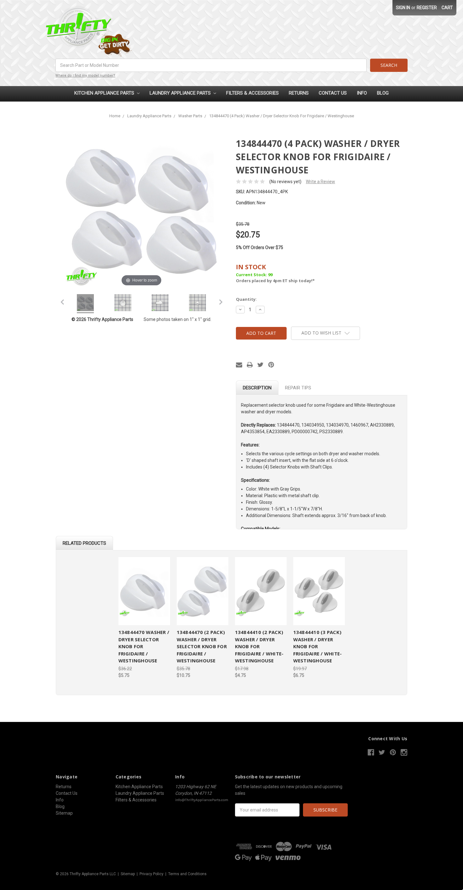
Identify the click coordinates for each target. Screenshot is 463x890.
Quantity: (246, 299)
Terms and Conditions (187, 874)
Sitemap (64, 813)
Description (257, 388)
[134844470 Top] (197, 303)
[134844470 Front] (122, 303)
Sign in (403, 7)
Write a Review (320, 181)
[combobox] (210, 65)
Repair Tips (298, 388)
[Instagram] (404, 752)
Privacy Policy (151, 874)
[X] (260, 365)
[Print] (250, 365)
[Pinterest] (271, 365)
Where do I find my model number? (85, 75)
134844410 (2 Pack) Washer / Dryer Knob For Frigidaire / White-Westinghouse (259, 646)
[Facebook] (371, 752)
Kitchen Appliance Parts (104, 93)
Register (427, 7)
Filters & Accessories (252, 93)
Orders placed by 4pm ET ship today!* (275, 273)
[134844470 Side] (160, 303)
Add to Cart (144, 591)
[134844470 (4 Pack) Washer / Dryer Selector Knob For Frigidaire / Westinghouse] (85, 303)
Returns (299, 93)
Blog (383, 93)
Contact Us (333, 93)
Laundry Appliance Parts (181, 93)
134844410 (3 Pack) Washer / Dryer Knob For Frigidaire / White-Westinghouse (317, 646)
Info (362, 93)
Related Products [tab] (84, 543)
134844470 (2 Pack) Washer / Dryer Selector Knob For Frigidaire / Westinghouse (202, 646)
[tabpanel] (144, 618)
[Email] (239, 365)
